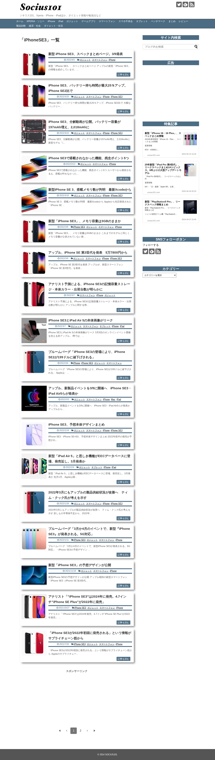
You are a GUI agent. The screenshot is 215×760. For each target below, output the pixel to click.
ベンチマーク (158, 21)
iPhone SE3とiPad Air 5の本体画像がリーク (80, 320)
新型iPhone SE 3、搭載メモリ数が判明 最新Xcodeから (89, 189)
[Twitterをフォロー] (179, 4)
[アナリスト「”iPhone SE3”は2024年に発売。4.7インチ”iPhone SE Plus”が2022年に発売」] (34, 606)
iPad (60, 21)
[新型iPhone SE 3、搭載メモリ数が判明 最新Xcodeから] (34, 199)
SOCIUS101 (111, 754)
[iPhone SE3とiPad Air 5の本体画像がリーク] (34, 330)
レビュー (183, 21)
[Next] (87, 731)
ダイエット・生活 (53, 25)
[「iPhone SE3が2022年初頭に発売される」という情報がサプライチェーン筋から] (34, 643)
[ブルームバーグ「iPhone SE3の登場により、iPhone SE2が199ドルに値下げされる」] (34, 362)
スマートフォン (107, 21)
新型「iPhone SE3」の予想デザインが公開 (79, 565)
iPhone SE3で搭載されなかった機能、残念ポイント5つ (88, 158)
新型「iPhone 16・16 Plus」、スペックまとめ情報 (163, 134)
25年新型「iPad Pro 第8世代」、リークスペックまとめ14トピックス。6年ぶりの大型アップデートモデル (163, 168)
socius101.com (153, 155)
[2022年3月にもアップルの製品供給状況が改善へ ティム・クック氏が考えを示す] (34, 502)
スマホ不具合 (126, 21)
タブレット (142, 21)
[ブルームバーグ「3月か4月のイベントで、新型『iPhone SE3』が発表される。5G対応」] (34, 538)
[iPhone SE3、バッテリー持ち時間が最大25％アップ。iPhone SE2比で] (34, 95)
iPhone (51, 21)
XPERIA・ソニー (35, 21)
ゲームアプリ (88, 21)
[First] (60, 731)
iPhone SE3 (116, 96)
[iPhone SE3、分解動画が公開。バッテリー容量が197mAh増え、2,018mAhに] (34, 132)
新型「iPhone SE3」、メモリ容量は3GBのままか (84, 221)
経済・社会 (35, 25)
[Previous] (66, 731)
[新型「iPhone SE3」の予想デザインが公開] (34, 575)
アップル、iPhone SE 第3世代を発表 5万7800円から (87, 252)
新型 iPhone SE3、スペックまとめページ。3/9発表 (85, 54)
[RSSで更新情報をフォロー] (192, 4)
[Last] (94, 731)
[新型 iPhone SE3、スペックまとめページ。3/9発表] (34, 64)
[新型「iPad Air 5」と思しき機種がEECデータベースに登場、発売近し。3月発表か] (34, 466)
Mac (113, 399)
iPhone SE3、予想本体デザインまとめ (76, 424)
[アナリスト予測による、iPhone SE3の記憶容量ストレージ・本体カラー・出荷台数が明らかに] (34, 294)
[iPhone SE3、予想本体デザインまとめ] (34, 434)
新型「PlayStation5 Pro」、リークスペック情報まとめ (162, 203)
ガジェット (72, 21)
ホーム (19, 21)
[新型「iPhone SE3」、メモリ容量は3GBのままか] (34, 231)
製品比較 (21, 25)
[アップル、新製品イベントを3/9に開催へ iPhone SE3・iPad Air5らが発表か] (34, 398)
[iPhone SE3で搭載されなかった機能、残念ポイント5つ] (34, 168)
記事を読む (123, 74)
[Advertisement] (77, 696)
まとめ (172, 21)
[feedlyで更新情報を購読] (185, 4)
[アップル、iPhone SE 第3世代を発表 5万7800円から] (34, 262)
